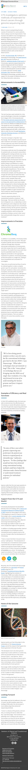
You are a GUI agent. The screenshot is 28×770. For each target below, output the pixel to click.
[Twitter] (15, 743)
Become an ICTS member (8, 748)
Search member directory (8, 753)
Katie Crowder (4, 27)
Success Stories (12, 11)
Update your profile (6, 750)
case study (14, 567)
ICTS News (3, 11)
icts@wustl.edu (14, 740)
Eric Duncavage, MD (11, 55)
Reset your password (7, 751)
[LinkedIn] (12, 743)
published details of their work (15, 61)
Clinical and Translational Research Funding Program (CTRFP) (14, 510)
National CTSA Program (8, 755)
